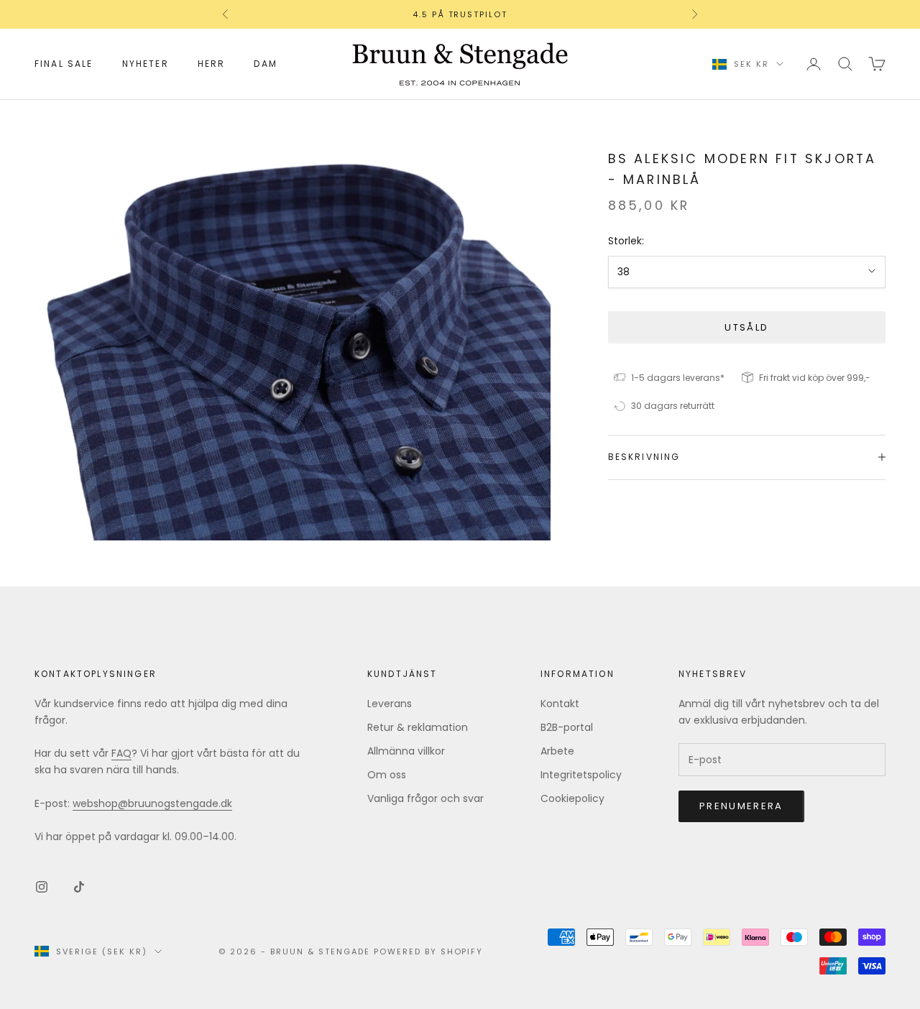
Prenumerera (741, 806)
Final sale (63, 63)
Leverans (389, 703)
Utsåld (746, 326)
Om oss (386, 775)
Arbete (557, 751)
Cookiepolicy (572, 798)
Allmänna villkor (406, 751)
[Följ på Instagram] (41, 887)
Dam (265, 63)
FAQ (121, 753)
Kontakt (559, 703)
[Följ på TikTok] (79, 887)
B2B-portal (566, 727)
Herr (212, 63)
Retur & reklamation (417, 727)
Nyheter (145, 63)
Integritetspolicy (581, 775)
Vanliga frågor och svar (425, 798)
